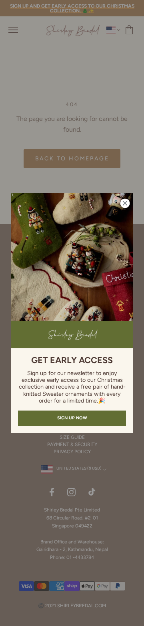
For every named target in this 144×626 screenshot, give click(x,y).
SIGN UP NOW (72, 418)
